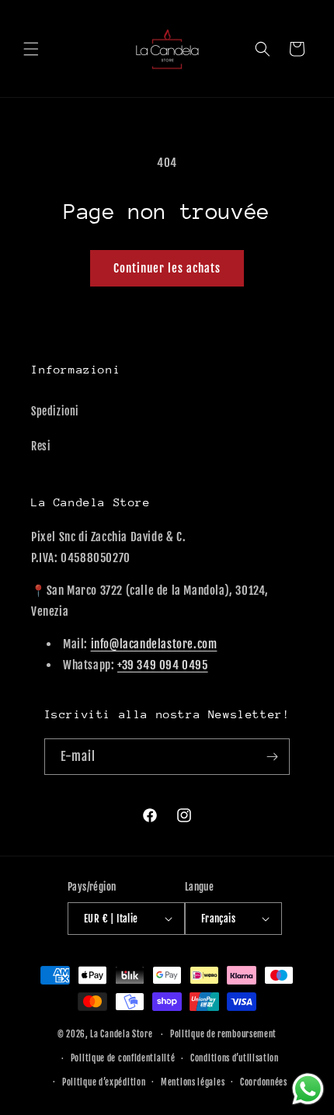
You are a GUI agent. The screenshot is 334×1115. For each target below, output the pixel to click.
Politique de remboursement (223, 1034)
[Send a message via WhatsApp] (308, 1089)
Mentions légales (192, 1082)
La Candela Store (122, 1034)
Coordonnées (263, 1082)
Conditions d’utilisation (234, 1058)
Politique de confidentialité (123, 1058)
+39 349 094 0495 (162, 665)
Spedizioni (55, 411)
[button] (31, 49)
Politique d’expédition (103, 1082)
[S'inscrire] (272, 756)
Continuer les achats (167, 268)
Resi (40, 446)
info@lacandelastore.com (154, 644)
